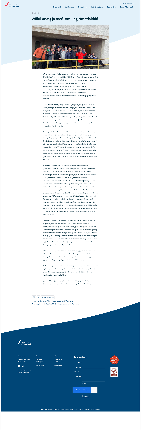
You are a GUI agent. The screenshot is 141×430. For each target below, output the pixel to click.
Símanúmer (77, 372)
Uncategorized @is (48, 297)
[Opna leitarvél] (114, 4)
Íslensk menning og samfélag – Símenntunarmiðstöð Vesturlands (52, 301)
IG (38, 297)
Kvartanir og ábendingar (24, 372)
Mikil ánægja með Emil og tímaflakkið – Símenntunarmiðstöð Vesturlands (55, 304)
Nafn (80, 363)
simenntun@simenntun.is (24, 370)
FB (34, 297)
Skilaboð (79, 377)
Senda (86, 396)
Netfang (79, 367)
